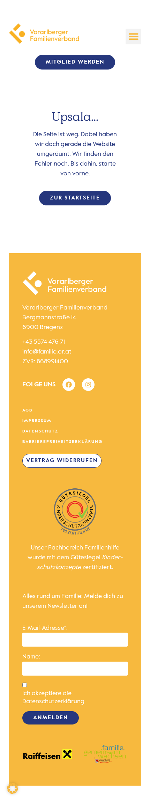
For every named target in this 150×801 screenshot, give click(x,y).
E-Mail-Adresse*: (45, 628)
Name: (31, 657)
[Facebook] (68, 384)
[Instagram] (88, 384)
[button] (133, 36)
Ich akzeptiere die (53, 697)
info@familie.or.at (47, 352)
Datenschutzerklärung (53, 701)
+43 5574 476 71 (43, 342)
